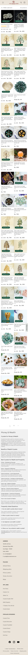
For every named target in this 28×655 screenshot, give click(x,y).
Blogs (4, 579)
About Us (5, 595)
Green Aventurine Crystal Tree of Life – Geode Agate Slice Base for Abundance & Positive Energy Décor (7, 73)
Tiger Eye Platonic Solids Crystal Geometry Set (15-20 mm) (7, 368)
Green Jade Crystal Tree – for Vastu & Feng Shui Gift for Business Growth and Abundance (20, 73)
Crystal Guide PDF (8, 598)
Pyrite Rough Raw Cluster (7, 24)
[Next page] (18, 425)
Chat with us (25, 651)
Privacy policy (7, 572)
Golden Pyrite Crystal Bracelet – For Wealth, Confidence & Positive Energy (19, 26)
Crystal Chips (6, 631)
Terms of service (7, 576)
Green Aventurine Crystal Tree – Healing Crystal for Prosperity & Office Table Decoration (19, 50)
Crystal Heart (6, 628)
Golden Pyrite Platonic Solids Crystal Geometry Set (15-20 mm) (7, 209)
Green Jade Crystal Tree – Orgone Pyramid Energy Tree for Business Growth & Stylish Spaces (20, 232)
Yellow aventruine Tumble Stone (6, 390)
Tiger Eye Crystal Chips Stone (19, 368)
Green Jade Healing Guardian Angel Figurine (19, 301)
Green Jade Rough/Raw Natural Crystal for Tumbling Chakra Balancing (20, 391)
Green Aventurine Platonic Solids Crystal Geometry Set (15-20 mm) (7, 141)
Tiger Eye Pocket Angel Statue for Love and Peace (20, 347)
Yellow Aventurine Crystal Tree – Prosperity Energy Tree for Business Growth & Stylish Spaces (7, 279)
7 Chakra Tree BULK (8, 605)
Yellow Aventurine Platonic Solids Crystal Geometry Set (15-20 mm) (20, 141)
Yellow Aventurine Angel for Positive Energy (7, 325)
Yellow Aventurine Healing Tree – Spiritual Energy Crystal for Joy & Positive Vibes (7, 119)
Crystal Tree (6, 618)
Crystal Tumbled (7, 625)
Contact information (14, 653)
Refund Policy (7, 565)
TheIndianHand (11, 648)
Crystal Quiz (6, 609)
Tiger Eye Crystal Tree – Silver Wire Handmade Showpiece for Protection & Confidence (20, 279)
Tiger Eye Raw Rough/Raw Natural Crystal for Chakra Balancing (7, 413)
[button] (3, 2)
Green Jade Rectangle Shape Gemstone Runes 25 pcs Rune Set (20, 209)
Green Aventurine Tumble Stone (20, 95)
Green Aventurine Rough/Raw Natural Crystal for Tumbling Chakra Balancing (20, 414)
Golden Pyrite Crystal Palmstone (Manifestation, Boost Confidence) (20, 118)
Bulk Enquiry (6, 602)
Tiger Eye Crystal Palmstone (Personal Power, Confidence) (20, 325)
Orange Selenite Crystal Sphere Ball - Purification (19, 163)
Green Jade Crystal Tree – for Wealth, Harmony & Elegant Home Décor (20, 255)
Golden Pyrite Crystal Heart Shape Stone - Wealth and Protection (7, 96)
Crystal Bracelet (7, 621)
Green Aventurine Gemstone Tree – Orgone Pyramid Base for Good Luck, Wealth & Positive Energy (7, 302)
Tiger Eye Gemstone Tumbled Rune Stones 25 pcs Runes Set (6, 187)
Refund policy (20, 648)
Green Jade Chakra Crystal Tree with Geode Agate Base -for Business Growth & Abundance (7, 232)
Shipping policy (7, 569)
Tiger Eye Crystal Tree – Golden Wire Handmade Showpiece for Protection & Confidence (7, 256)
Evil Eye (5, 635)
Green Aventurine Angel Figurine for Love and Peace (20, 187)
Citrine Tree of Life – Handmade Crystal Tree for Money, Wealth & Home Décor (7, 50)
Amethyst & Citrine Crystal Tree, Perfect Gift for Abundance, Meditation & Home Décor (7, 164)
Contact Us (6, 592)
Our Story (5, 588)
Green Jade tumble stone (6, 346)
